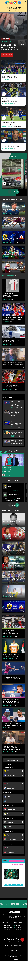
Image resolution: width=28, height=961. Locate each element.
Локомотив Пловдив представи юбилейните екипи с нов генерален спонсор (11, 295)
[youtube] (13, 940)
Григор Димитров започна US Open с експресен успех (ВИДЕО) (15, 403)
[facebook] (4, 940)
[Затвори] (25, 2)
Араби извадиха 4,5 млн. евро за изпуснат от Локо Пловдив (16, 432)
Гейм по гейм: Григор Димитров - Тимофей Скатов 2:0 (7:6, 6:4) (13, 268)
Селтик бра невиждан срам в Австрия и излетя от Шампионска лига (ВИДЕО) (16, 413)
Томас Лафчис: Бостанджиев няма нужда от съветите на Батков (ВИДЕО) (13, 363)
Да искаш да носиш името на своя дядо (7, 468)
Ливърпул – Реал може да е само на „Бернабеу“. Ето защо (11, 386)
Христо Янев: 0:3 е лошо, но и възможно (9, 535)
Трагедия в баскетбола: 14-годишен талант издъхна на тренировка (11, 521)
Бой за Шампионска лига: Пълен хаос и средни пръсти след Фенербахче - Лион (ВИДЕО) (10, 100)
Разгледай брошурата (17, 860)
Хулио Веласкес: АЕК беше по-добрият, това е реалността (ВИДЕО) (11, 145)
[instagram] (18, 940)
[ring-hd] (8, 904)
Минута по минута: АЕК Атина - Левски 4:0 (10, 239)
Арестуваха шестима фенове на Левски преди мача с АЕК (11, 341)
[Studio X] (15, 959)
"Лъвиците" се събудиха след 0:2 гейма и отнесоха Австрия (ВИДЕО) (12, 253)
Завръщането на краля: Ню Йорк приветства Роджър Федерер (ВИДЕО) (13, 549)
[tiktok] (9, 940)
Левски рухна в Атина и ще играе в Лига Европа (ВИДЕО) (10, 123)
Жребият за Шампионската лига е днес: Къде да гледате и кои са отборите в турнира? (12, 46)
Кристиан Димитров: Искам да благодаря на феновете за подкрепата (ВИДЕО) (12, 210)
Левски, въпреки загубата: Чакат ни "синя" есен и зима (9, 77)
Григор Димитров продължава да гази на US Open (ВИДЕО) (12, 224)
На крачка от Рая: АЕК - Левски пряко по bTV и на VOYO (16, 423)
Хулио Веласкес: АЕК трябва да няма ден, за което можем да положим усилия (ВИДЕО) (11, 701)
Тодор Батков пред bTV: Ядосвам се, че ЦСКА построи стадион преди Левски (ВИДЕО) (11, 747)
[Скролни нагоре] (22, 940)
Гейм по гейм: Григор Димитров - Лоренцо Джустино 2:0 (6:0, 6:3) (12, 724)
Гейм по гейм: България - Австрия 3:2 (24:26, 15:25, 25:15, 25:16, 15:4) (12, 318)
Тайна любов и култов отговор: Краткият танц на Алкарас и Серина (17, 442)
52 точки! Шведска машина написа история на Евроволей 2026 (12, 593)
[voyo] (19, 904)
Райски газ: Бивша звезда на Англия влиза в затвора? (11, 564)
